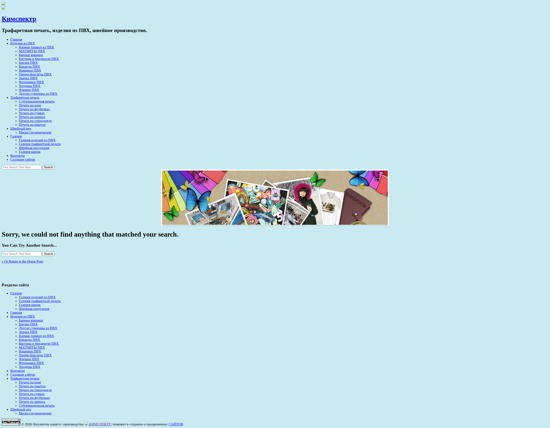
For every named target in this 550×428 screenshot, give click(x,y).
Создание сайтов (22, 159)
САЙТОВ (176, 424)
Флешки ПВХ (29, 90)
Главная (16, 39)
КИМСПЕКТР (99, 424)
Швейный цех (20, 128)
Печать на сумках (32, 113)
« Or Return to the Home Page (22, 261)
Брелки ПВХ (28, 63)
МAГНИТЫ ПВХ (32, 51)
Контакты (17, 155)
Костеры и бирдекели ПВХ (39, 59)
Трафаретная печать (24, 97)
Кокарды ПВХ (29, 66)
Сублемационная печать (37, 101)
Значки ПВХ (28, 78)
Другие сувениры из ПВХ (38, 93)
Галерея (16, 136)
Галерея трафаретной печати (40, 144)
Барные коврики (31, 55)
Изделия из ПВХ (22, 43)
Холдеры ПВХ (29, 86)
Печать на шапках (32, 117)
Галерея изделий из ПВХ (37, 140)
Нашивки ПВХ (30, 70)
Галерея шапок (30, 152)
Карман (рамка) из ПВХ (36, 47)
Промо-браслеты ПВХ (35, 74)
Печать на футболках (34, 109)
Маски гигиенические (35, 132)
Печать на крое (30, 105)
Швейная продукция (34, 148)
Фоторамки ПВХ (31, 82)
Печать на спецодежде (35, 121)
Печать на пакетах (32, 124)
